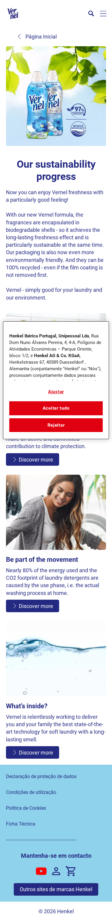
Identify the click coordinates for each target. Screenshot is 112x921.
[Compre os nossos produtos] (71, 871)
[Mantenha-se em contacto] (56, 871)
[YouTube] (41, 871)
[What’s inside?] (56, 691)
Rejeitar (56, 425)
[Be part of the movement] (56, 545)
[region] (56, 380)
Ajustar (56, 391)
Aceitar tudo (56, 408)
